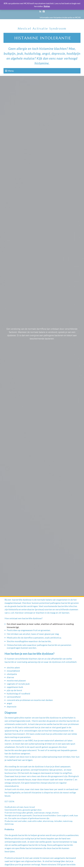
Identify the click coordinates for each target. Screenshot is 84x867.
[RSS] (40, 11)
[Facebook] (43, 11)
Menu (11, 70)
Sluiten (47, 6)
